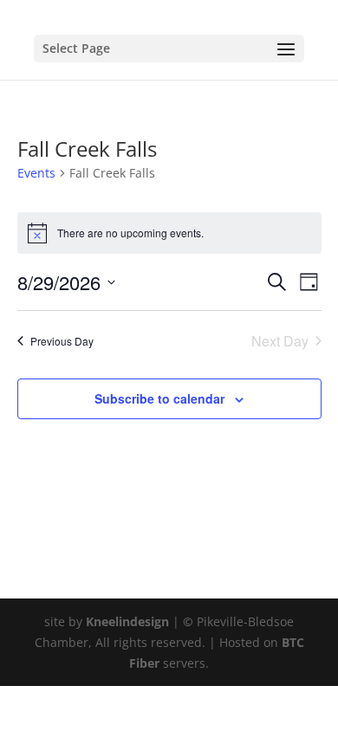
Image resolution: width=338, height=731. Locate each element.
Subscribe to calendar (159, 398)
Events (36, 173)
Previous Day (62, 340)
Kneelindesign (127, 621)
